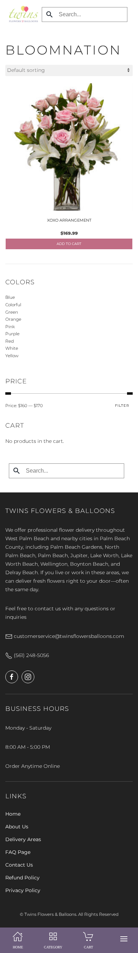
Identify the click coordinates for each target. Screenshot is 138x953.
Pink (10, 326)
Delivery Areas (23, 839)
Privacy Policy (22, 890)
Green (11, 312)
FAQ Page (17, 852)
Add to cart (69, 244)
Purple (12, 333)
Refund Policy (22, 877)
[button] (123, 939)
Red (9, 341)
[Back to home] (21, 14)
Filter (122, 405)
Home (13, 814)
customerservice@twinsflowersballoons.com (68, 636)
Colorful (13, 304)
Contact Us (19, 865)
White (11, 348)
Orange (13, 319)
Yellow (11, 355)
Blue (10, 297)
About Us (16, 826)
